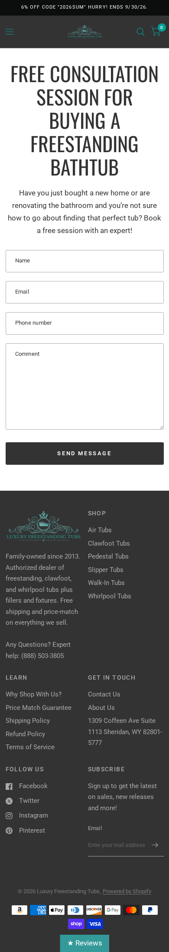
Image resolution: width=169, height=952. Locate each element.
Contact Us (104, 694)
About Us (101, 708)
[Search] (140, 32)
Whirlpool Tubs (109, 596)
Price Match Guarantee (39, 708)
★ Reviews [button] (84, 943)
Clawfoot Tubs (109, 543)
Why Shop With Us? (34, 694)
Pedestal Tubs (108, 556)
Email (95, 828)
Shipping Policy (28, 721)
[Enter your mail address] (155, 845)
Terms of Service (30, 747)
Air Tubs (100, 530)
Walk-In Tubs (106, 583)
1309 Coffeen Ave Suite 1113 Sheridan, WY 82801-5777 (125, 732)
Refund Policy (25, 734)
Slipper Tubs (106, 570)
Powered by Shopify (127, 891)
